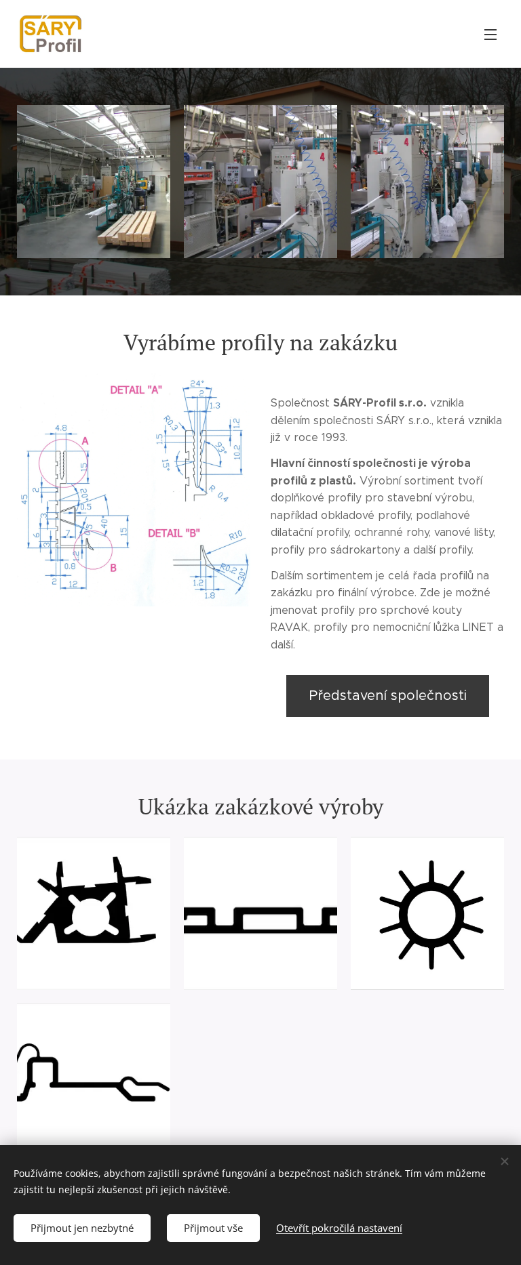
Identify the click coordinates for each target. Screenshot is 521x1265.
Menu (490, 33)
